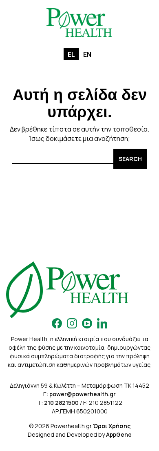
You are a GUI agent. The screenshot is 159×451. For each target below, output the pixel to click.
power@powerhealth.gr (82, 394)
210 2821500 (61, 402)
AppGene (119, 434)
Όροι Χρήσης (111, 426)
